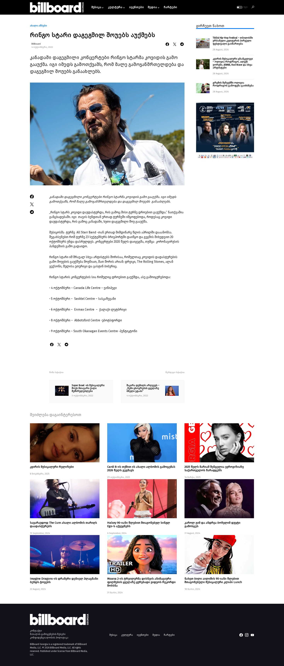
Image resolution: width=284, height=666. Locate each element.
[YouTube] (252, 635)
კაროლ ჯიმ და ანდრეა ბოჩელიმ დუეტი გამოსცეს (212, 524)
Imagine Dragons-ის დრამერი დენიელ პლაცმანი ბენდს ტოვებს (64, 580)
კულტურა (127, 634)
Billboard (36, 44)
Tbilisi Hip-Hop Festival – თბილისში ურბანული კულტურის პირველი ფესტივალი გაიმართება (233, 40)
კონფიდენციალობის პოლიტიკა (49, 637)
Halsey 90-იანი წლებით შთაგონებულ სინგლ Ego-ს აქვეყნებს (138, 524)
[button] (242, 7)
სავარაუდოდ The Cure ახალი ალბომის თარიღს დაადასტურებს (63, 524)
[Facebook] (241, 635)
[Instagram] (246, 635)
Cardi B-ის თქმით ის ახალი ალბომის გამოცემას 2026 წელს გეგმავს (141, 468)
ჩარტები (169, 634)
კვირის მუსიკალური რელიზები (52, 466)
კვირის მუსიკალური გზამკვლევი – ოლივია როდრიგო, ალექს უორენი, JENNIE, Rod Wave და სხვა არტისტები (233, 63)
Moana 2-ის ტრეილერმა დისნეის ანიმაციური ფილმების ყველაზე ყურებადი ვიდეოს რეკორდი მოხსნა (141, 582)
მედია (156, 634)
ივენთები (143, 634)
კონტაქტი (36, 630)
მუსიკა (113, 634)
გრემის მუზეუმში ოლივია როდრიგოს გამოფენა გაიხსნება (233, 84)
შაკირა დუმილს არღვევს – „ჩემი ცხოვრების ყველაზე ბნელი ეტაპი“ (143, 388)
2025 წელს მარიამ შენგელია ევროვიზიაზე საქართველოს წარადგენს (214, 468)
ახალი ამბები (38, 25)
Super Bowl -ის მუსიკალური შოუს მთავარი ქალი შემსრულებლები (88, 388)
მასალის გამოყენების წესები (47, 634)
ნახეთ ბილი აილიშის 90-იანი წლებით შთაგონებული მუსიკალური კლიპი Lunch (213, 580)
